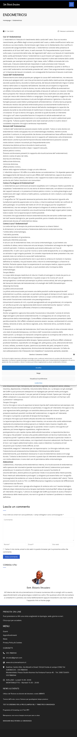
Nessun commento (67, 31)
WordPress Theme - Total (32, 733)
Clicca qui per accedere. (12, 620)
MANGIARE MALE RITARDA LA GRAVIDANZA (17, 721)
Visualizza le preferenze (38, 379)
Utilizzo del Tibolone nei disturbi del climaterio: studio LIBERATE (24, 693)
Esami (5, 631)
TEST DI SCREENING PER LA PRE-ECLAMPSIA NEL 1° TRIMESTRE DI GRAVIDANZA (29, 704)
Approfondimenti (10, 635)
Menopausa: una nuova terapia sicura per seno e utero (21, 715)
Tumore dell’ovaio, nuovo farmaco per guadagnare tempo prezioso (25, 699)
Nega (38, 373)
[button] (74, 354)
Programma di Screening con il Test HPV (16, 710)
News (5, 639)
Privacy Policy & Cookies (12, 642)
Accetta (38, 368)
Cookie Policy (38, 383)
